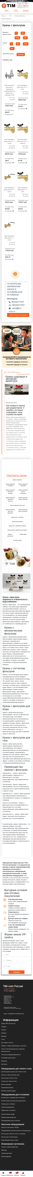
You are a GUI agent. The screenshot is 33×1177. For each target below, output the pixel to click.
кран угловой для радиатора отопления (16, 439)
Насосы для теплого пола (9, 1078)
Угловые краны (17, 540)
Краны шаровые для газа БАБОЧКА (10, 511)
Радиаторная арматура (8, 1117)
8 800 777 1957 (22, 4)
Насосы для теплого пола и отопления (13, 1133)
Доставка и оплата (7, 1042)
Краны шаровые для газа (17, 505)
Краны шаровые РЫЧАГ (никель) (23, 498)
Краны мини (23, 534)
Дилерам (25, 10)
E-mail (8, 966)
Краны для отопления (17, 517)
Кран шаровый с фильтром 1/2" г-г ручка (9, 141)
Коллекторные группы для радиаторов (13, 1100)
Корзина (16, 1174)
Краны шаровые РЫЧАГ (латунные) (23, 491)
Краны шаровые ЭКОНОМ (23, 484)
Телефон (9, 960)
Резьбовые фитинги (7, 1087)
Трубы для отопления (8, 1104)
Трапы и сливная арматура (9, 1147)
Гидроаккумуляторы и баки (9, 1140)
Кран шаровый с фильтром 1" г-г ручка (9, 238)
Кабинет (23, 1175)
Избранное (10, 1174)
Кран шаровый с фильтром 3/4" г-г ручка (9, 189)
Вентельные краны (17, 521)
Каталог (3, 1030)
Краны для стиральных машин (17, 525)
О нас (3, 1039)
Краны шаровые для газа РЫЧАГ (23, 510)
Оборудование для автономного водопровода (16, 1130)
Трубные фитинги (6, 1153)
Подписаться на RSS (23, 374)
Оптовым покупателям (8, 1058)
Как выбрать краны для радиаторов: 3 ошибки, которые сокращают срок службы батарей (15, 410)
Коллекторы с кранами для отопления (13, 1097)
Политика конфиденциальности (11, 1054)
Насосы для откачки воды (9, 1137)
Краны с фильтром (10, 535)
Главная (3, 1175)
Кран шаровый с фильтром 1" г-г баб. (23, 189)
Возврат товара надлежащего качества (13, 1045)
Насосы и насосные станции (10, 1127)
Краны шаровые (17, 479)
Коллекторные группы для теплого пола (13, 1071)
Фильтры (4, 1150)
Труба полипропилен (7, 1107)
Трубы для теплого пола (9, 1081)
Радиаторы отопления (8, 1110)
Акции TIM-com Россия (8, 1023)
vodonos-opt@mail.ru (23, 5)
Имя (7, 954)
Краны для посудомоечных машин (17, 530)
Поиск (16, 10)
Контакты (4, 1064)
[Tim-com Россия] (8, 5)
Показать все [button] (7, 60)
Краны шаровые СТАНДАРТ (10, 484)
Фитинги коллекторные (8, 1091)
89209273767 (17, 302)
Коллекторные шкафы (8, 1114)
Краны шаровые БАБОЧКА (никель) (10, 499)
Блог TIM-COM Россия (12, 372)
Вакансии (4, 1061)
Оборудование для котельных (10, 1120)
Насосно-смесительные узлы (10, 1075)
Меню (6, 10)
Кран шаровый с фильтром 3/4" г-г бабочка (22, 141)
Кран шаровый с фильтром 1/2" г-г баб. (22, 87)
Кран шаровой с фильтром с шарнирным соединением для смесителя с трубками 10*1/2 (9, 90)
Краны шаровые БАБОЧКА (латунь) (10, 491)
